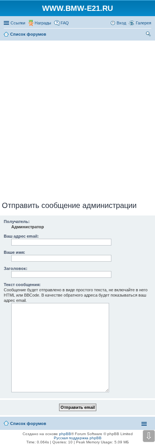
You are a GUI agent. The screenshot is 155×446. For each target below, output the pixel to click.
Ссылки (18, 23)
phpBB (65, 434)
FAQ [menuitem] (65, 23)
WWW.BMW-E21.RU (77, 8)
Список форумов (28, 423)
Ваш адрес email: (21, 236)
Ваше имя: (14, 252)
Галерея (143, 23)
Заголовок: (15, 268)
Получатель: (17, 221)
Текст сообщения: (22, 284)
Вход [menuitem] (121, 23)
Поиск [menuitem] (149, 35)
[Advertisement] (77, 119)
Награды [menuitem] (43, 23)
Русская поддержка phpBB (78, 438)
